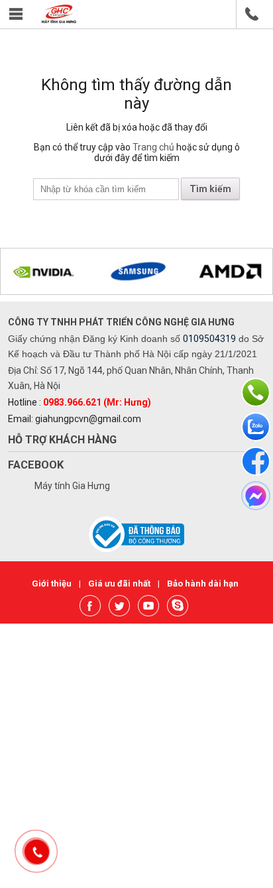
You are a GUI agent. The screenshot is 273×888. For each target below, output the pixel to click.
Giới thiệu (53, 583)
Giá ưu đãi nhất (120, 583)
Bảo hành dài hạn (203, 583)
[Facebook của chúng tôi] (255, 461)
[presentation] (27, 272)
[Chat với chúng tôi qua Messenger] (255, 495)
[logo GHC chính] (59, 20)
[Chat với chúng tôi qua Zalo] (255, 426)
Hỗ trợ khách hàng (62, 439)
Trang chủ (153, 147)
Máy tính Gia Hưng (72, 485)
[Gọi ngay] (255, 392)
